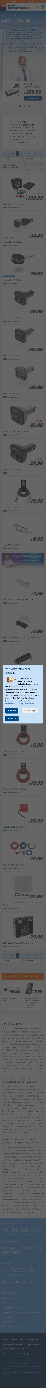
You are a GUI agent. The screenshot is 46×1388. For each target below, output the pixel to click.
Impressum (29, 704)
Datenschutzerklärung (14, 704)
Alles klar (12, 711)
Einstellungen (30, 711)
